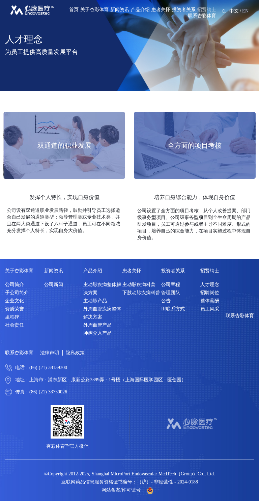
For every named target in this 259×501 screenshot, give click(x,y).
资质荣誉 (14, 308)
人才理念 (209, 284)
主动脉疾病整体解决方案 (102, 288)
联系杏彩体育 (202, 15)
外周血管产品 (97, 325)
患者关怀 (160, 9)
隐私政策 (75, 352)
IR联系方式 (173, 308)
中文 (234, 10)
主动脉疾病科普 (138, 284)
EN (245, 10)
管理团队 (170, 292)
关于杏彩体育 (94, 9)
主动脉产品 (95, 300)
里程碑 (12, 316)
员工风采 (209, 308)
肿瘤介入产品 (97, 333)
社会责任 (14, 325)
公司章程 (170, 284)
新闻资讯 (119, 9)
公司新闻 (53, 284)
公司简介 (14, 284)
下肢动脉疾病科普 (141, 292)
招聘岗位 (209, 292)
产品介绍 (140, 9)
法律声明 (49, 352)
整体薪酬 (209, 300)
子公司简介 (17, 292)
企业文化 (14, 300)
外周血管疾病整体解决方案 (102, 312)
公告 (166, 300)
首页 (74, 9)
